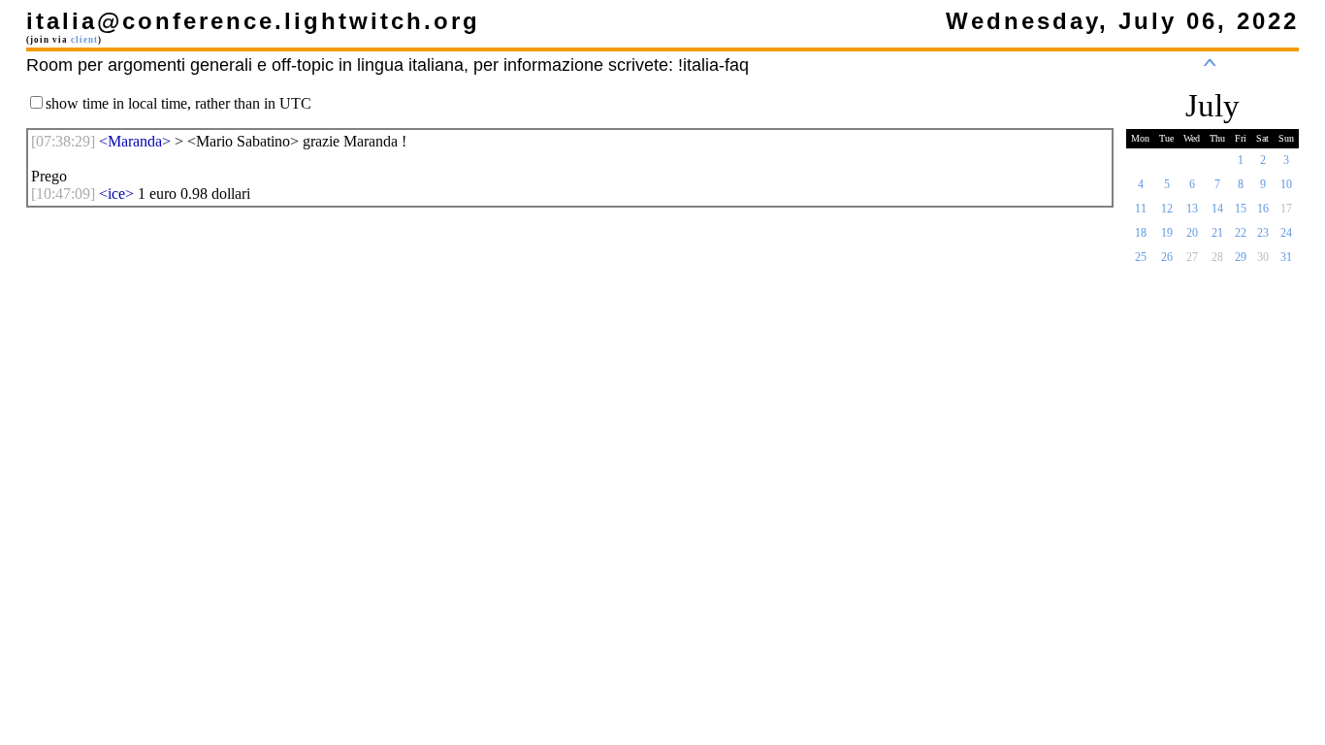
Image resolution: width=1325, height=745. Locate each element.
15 (1240, 208)
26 (1167, 257)
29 (1240, 257)
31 (1286, 257)
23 (1263, 233)
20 (1192, 233)
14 (1217, 208)
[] (63, 141)
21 (1217, 233)
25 (1141, 257)
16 (1263, 208)
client (84, 40)
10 (1286, 184)
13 (1192, 208)
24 (1286, 233)
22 (1240, 233)
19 (1167, 233)
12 (1167, 208)
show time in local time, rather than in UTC (178, 103)
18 (1141, 233)
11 (1141, 208)
